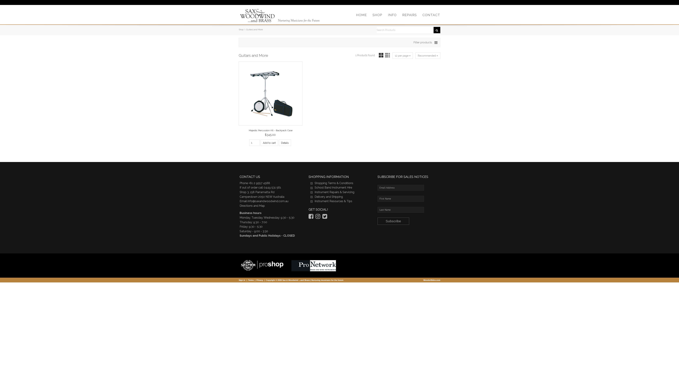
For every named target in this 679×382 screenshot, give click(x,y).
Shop (241, 29)
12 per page (402, 55)
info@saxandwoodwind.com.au (268, 201)
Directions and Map (252, 205)
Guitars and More (254, 29)
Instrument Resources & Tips (333, 201)
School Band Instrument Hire (333, 187)
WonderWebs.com (431, 280)
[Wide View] (387, 55)
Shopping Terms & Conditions (334, 183)
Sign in (242, 280)
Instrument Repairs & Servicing (334, 192)
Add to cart (269, 142)
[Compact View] (380, 55)
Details (285, 142)
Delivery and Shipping (329, 196)
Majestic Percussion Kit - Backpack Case (270, 130)
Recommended (427, 55)
